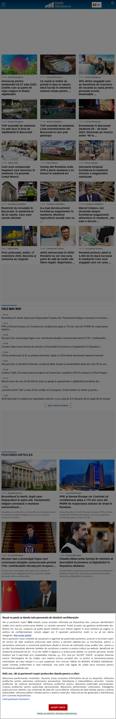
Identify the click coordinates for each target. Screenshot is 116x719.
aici (58, 655)
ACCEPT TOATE (58, 707)
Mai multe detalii (22, 635)
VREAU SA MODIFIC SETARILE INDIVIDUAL (57, 713)
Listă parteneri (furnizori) (15, 699)
